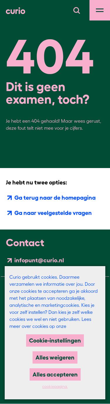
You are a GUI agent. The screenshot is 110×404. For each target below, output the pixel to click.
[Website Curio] (15, 10)
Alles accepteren (55, 374)
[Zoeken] (76, 9)
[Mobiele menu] (99, 10)
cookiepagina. (55, 386)
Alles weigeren (55, 357)
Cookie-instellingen (55, 340)
